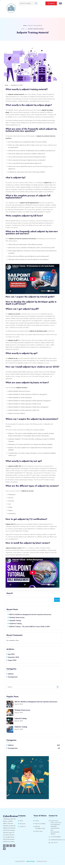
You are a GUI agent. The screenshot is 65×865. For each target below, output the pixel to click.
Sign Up (52, 3)
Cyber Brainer (30, 861)
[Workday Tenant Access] (10, 712)
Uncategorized (12, 677)
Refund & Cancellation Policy (40, 827)
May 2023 (11, 654)
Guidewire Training (15, 623)
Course (37, 821)
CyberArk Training (15, 620)
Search (10, 593)
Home (24, 25)
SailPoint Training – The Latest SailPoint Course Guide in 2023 (29, 627)
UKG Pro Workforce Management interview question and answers (30, 614)
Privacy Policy (38, 831)
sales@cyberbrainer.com (58, 840)
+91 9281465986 (56, 837)
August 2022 (12, 660)
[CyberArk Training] (10, 721)
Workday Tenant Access (17, 617)
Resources (22, 824)
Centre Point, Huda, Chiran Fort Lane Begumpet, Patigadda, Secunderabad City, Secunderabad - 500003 (56, 827)
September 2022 (13, 657)
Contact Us (23, 826)
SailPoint (11, 674)
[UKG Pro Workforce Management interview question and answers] (10, 704)
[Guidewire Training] (10, 729)
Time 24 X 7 (54, 842)
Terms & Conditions (40, 824)
